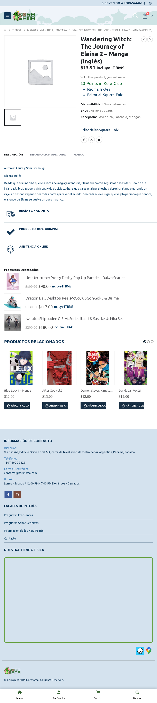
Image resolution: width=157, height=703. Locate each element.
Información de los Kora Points (24, 530)
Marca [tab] (79, 154)
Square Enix (109, 130)
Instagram (17, 494)
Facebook (84, 139)
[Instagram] (150, 3)
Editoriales (90, 130)
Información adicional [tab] (48, 154)
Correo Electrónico (99, 139)
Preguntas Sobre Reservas (21, 523)
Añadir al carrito (20, 405)
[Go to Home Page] (5, 30)
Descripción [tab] (13, 154)
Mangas (134, 117)
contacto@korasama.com (20, 473)
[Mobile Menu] (7, 15)
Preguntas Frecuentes (18, 515)
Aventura (106, 117)
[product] (12, 281)
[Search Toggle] (135, 16)
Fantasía (120, 117)
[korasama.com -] (23, 15)
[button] (145, 341)
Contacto (10, 538)
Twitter (91, 139)
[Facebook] (144, 3)
